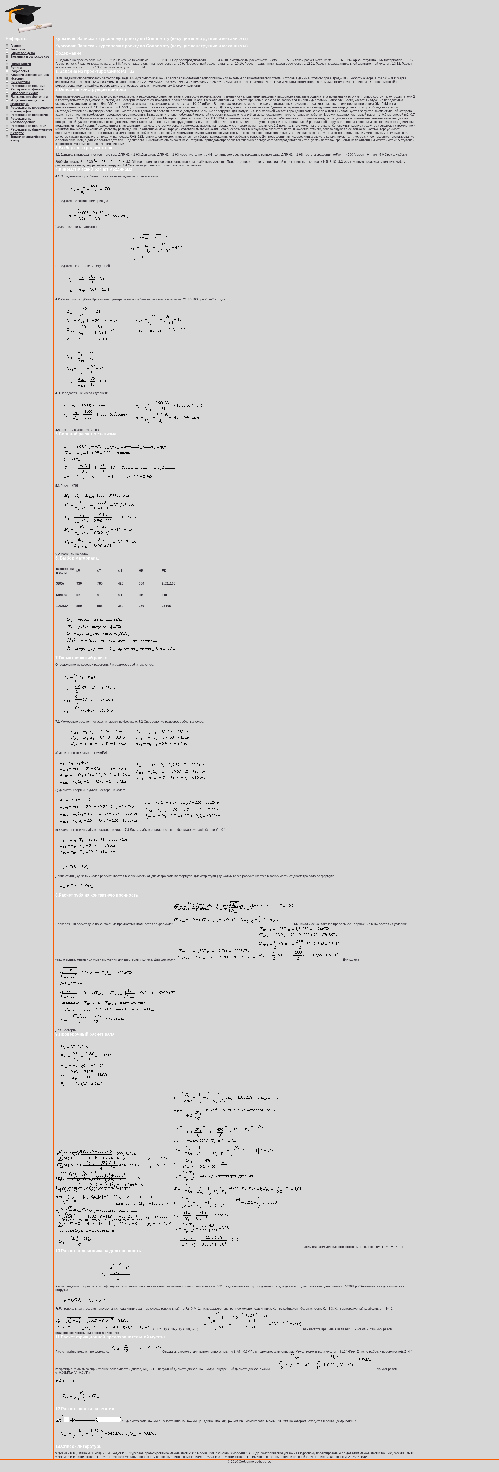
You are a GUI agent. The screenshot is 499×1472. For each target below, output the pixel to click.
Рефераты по (21, 118)
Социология (20, 71)
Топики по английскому (28, 137)
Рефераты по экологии (28, 126)
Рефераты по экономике (30, 115)
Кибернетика (20, 82)
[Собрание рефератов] (28, 33)
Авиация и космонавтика (30, 75)
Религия (17, 67)
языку (15, 140)
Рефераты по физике (27, 89)
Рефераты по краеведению (32, 107)
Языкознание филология (30, 97)
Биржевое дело (23, 53)
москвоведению (22, 122)
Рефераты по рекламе (28, 86)
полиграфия (19, 104)
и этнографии (20, 111)
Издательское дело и (27, 100)
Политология (21, 64)
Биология (18, 49)
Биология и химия (24, 93)
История (17, 78)
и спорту (17, 133)
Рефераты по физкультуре (31, 129)
